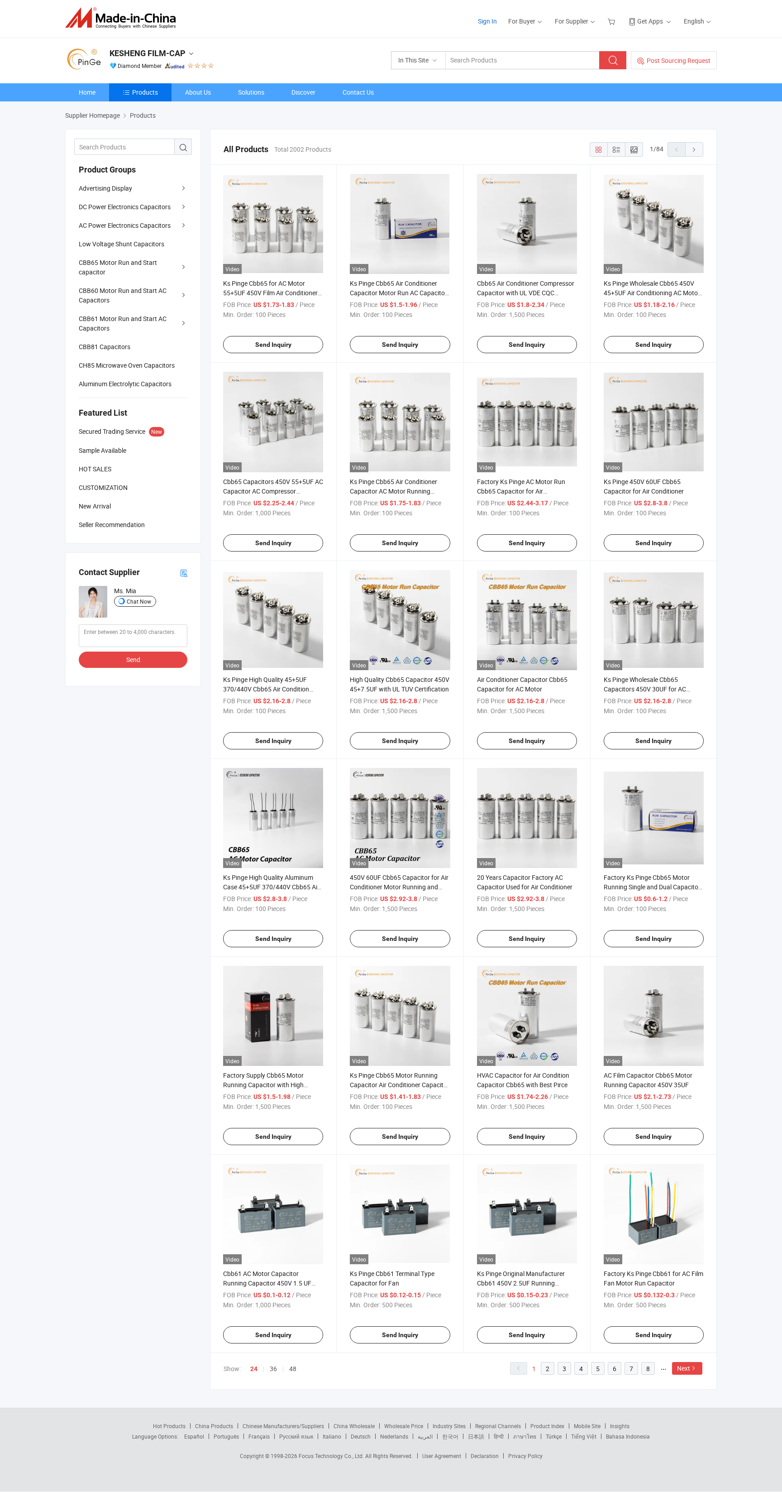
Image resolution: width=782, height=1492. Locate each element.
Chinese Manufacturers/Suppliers (283, 1426)
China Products (214, 1426)
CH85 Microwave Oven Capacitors (127, 365)
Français (259, 1436)
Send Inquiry (273, 344)
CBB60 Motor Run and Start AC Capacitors (123, 295)
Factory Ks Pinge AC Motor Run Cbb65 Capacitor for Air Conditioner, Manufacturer (521, 491)
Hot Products (169, 1426)
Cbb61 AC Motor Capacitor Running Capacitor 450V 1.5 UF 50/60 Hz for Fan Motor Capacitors (272, 1283)
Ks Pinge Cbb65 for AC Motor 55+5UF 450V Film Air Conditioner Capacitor (270, 293)
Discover (303, 92)
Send (133, 659)
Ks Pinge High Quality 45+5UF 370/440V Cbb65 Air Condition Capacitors (266, 689)
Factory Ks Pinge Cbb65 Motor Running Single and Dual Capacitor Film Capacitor (652, 887)
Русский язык (296, 1436)
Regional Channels (498, 1426)
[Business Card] (183, 572)
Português (226, 1436)
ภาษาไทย (524, 1436)
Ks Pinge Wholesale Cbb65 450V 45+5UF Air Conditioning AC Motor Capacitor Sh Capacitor (652, 293)
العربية (425, 1436)
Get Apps (650, 21)
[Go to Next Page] (694, 149)
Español (194, 1436)
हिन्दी (499, 1436)
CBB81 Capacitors (104, 346)
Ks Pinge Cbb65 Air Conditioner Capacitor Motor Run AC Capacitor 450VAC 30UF (398, 293)
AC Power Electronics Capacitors (125, 225)
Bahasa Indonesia (628, 1436)
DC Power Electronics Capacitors (125, 206)
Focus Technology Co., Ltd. (332, 1455)
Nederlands (394, 1436)
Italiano (332, 1436)
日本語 (476, 1436)
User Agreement (441, 1455)
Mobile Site (587, 1426)
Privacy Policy (525, 1455)
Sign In (487, 21)
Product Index (547, 1426)
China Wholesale (354, 1426)
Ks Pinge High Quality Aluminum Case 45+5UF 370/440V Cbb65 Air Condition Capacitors (271, 887)
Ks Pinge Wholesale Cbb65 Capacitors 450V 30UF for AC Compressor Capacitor (645, 689)
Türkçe (554, 1436)
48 (292, 1368)
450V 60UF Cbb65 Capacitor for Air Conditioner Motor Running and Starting (399, 887)
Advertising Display (105, 188)
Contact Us (358, 92)
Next (683, 1368)
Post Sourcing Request (678, 60)
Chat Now (139, 601)
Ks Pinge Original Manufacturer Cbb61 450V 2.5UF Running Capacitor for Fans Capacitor (521, 1283)
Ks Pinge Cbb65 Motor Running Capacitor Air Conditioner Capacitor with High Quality (399, 1085)
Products (145, 92)
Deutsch (361, 1436)
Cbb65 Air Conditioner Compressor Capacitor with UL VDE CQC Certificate (525, 293)
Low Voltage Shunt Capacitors (121, 244)
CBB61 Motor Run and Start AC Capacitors (123, 323)
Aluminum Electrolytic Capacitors (125, 383)
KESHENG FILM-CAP (148, 53)
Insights (619, 1426)
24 (253, 1368)
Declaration (485, 1455)
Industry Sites (449, 1426)
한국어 (450, 1436)
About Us (198, 92)
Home (87, 92)
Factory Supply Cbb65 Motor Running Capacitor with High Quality (263, 1085)
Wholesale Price (403, 1426)
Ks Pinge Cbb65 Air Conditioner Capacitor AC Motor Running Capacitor (393, 491)
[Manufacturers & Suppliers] (123, 18)
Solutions (251, 92)
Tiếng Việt (583, 1436)
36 (273, 1368)
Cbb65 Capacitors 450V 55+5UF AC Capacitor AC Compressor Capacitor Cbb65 (273, 491)
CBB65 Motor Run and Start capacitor (118, 267)
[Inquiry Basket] (612, 21)
